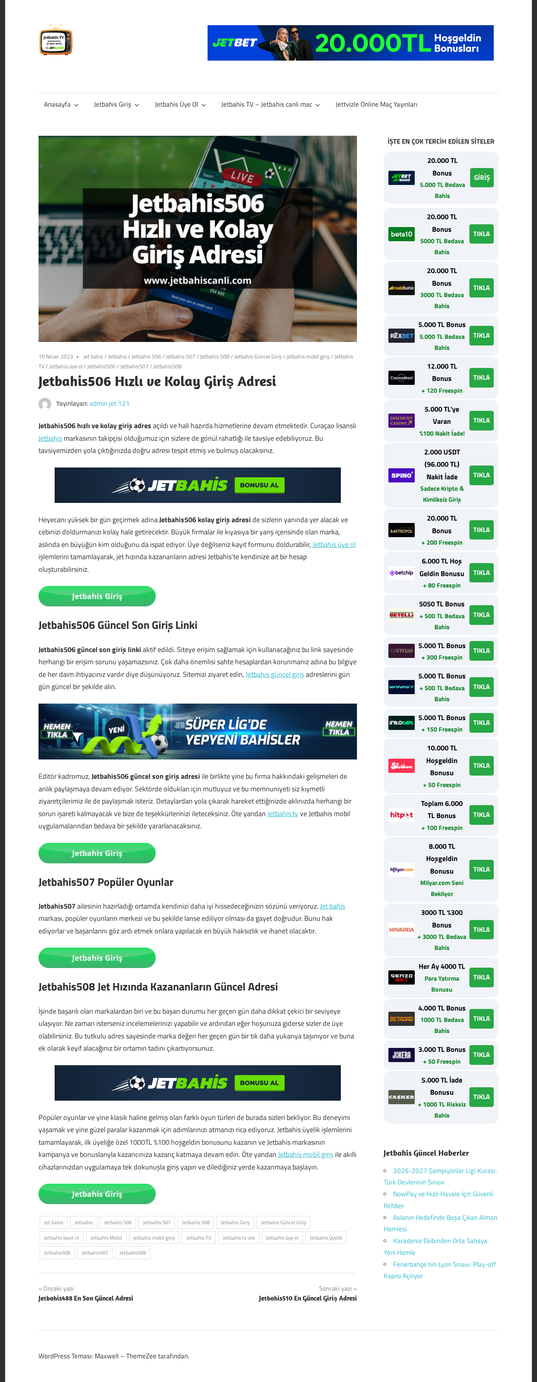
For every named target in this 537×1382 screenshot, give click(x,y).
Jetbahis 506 (146, 356)
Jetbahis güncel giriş (275, 674)
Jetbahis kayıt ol (61, 1238)
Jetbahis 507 (180, 356)
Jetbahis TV (198, 1238)
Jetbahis (117, 356)
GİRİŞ (482, 177)
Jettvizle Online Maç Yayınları (376, 104)
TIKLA (481, 234)
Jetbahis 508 (215, 356)
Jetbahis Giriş (112, 104)
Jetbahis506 (101, 366)
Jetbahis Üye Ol (176, 104)
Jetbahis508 (167, 366)
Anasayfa (57, 104)
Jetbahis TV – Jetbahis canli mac (266, 104)
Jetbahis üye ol (66, 366)
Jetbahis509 (133, 1252)
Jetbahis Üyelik (326, 1238)
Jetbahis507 (134, 366)
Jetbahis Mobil (106, 1238)
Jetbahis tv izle (239, 1238)
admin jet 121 (110, 403)
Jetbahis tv (282, 813)
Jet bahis (93, 356)
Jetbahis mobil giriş (305, 1154)
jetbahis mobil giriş (308, 356)
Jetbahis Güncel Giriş (258, 356)
